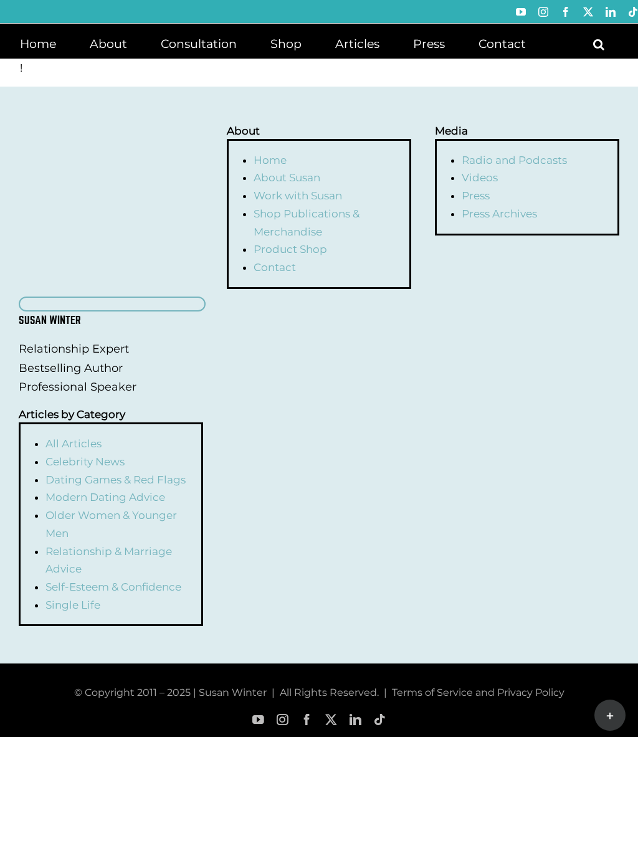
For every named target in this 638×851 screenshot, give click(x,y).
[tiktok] (380, 720)
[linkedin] (355, 720)
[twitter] (331, 720)
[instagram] (282, 720)
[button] (598, 43)
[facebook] (307, 720)
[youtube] (258, 720)
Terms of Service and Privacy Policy (478, 692)
